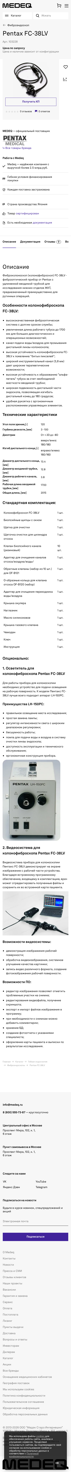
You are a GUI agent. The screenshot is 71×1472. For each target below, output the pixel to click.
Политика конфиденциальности (24, 1395)
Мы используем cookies (18, 1389)
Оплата (7, 1308)
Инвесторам (11, 1346)
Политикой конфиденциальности (24, 1455)
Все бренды (11, 1371)
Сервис (8, 1302)
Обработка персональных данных (25, 1414)
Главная (7, 1062)
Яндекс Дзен (11, 1187)
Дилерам (9, 1352)
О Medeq (8, 1252)
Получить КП (30, 101)
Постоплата (10, 1314)
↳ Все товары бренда (17, 148)
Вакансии (9, 1289)
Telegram (41, 1187)
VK (4, 1181)
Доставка (9, 1333)
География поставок (16, 1383)
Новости (8, 1265)
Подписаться (35, 1236)
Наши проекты (12, 1283)
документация (42, 222)
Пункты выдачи (13, 1327)
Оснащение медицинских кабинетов (27, 1377)
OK (57, 1463)
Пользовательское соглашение (23, 1402)
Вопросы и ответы (15, 1339)
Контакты (9, 1258)
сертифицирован (27, 213)
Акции (7, 1364)
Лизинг (7, 1321)
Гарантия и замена (15, 1296)
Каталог (19, 1062)
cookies (40, 1436)
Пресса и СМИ (12, 1271)
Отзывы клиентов (14, 1277)
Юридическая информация (21, 1408)
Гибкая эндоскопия (37, 1062)
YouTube (41, 1181)
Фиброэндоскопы (16, 1065)
